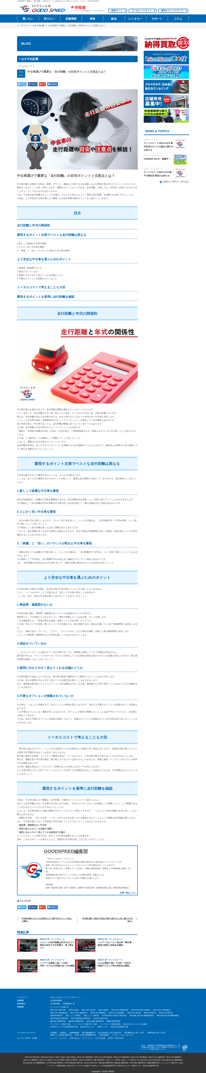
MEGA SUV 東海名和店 (119, 1010)
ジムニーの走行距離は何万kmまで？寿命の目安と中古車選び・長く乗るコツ (57, 945)
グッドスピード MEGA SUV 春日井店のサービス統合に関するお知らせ (158, 146)
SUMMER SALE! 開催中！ (157, 159)
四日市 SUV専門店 (166, 1013)
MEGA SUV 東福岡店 (98, 1013)
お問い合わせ (75, 1038)
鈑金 (114, 18)
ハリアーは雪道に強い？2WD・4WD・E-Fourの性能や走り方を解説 (57, 964)
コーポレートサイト (142, 10)
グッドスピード (25, 66)
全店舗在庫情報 (56, 1000)
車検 (92, 18)
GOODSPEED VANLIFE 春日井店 (114, 1015)
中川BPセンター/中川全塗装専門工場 (64, 1027)
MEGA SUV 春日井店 (58, 1010)
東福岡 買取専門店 (113, 1021)
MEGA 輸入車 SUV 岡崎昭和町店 (142, 1015)
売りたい (49, 18)
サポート (157, 18)
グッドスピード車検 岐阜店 (110, 1024)
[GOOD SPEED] (42, 8)
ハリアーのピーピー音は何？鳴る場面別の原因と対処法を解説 (115, 943)
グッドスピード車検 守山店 (60, 1024)
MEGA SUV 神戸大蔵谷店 (140, 1010)
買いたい (28, 18)
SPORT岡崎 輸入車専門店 (80, 1018)
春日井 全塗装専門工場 (119, 1027)
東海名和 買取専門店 (76, 1021)
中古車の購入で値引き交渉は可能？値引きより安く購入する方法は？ (107, 919)
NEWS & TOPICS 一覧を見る (176, 182)
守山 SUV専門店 (59, 1060)
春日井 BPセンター (88, 1027)
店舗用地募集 (74, 1033)
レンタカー (135, 18)
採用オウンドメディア (172, 10)
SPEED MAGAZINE (116, 1038)
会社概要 (53, 1033)
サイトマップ (87, 1038)
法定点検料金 (104, 1035)
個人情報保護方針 (88, 1033)
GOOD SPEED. (108, 1071)
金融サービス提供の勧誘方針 (61, 1035)
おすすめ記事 (38, 25)
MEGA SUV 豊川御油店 (58, 1013)
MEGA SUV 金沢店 (134, 1013)
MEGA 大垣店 (74, 1010)
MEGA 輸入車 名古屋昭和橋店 (168, 1015)
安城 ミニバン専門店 (91, 1015)
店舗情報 (71, 18)
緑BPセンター (103, 1027)
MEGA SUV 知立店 (88, 1010)
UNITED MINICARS (100, 1018)
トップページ (23, 25)
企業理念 (63, 1033)
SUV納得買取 (55, 1003)
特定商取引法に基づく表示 (134, 1033)
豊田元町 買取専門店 (58, 1021)
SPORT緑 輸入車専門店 (59, 1018)
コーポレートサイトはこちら (122, 1035)
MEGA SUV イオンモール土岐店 (135, 1024)
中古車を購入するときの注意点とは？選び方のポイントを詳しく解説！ (47, 919)
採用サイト (117, 10)
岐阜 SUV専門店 (150, 1013)
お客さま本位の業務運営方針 (85, 1035)
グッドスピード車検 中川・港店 (85, 1024)
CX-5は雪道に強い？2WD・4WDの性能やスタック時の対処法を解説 (114, 964)
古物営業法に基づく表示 (156, 1033)
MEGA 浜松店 (103, 1010)
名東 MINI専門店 (56, 1015)
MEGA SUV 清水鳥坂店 (161, 1010)
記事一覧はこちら (128, 893)
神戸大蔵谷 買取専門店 (95, 1021)
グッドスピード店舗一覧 (59, 1007)
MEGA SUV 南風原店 (116, 1013)
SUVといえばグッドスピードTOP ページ (65, 997)
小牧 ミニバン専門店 (73, 1015)
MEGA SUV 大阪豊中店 (78, 1013)
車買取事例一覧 (69, 1003)
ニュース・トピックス (58, 1038)
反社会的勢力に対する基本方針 (109, 1033)
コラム (178, 18)
